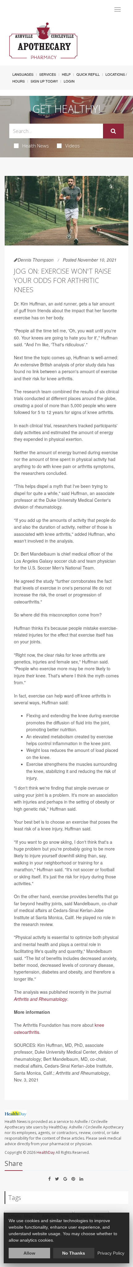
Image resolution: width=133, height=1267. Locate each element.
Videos (72, 146)
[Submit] (113, 131)
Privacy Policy (110, 1253)
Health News (35, 146)
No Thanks (73, 1253)
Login (69, 81)
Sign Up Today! (44, 81)
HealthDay (45, 1152)
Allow (29, 1253)
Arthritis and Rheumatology (40, 999)
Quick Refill (88, 74)
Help (66, 74)
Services (47, 74)
